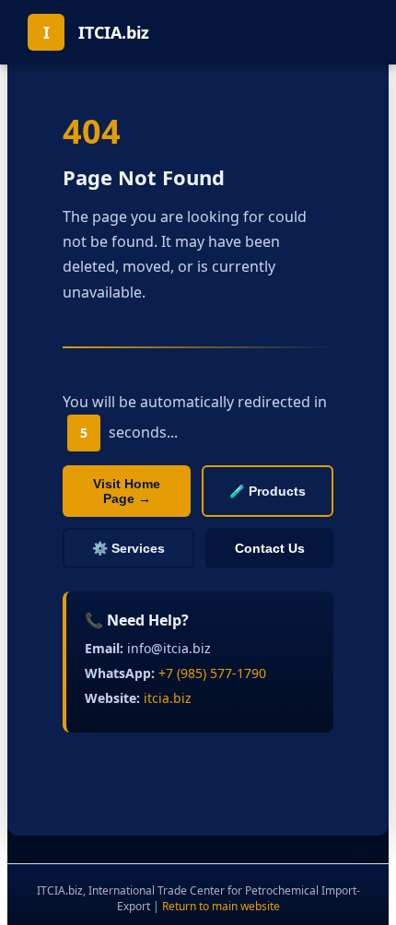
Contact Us (270, 548)
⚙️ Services (128, 548)
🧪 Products (267, 491)
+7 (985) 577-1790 (212, 673)
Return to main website (221, 906)
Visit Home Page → (126, 491)
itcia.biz (168, 698)
